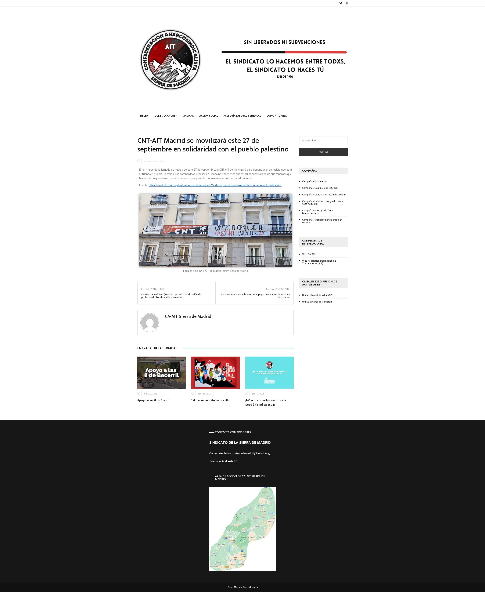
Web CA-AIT (309, 254)
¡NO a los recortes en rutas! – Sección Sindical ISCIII (265, 402)
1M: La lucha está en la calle (210, 400)
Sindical (188, 116)
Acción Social (208, 116)
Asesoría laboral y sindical (242, 116)
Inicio (144, 116)
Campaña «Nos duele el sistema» (320, 188)
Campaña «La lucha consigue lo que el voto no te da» (322, 202)
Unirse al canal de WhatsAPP (317, 295)
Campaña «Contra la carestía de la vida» (324, 194)
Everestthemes (250, 587)
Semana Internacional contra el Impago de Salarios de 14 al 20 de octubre (255, 296)
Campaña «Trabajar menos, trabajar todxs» (322, 221)
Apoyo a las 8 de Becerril (154, 400)
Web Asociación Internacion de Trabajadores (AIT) (319, 262)
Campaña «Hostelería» (314, 181)
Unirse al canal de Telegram (317, 302)
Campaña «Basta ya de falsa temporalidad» (317, 211)
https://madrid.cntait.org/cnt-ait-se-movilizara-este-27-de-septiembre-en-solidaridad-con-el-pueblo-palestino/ (215, 185)
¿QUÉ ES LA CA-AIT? (165, 116)
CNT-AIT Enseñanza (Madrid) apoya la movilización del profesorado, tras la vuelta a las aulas (171, 296)
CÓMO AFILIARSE (277, 116)
